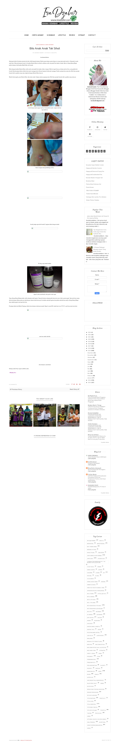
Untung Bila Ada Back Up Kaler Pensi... (67, 423)
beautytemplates (26, 740)
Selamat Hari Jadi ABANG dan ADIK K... (44, 423)
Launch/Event (100, 635)
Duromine (89, 572)
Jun (88, 366)
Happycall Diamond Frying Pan (95, 171)
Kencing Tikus (90, 629)
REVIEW (72, 35)
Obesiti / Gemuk (91, 653)
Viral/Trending (91, 722)
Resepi (99, 671)
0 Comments (13, 384)
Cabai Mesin (101, 552)
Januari (90, 378)
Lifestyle (62, 35)
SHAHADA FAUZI (93, 485)
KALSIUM (100, 617)
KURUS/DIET (90, 623)
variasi (89, 728)
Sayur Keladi (90, 686)
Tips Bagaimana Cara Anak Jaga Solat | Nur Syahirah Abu (99, 231)
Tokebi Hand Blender (92, 193)
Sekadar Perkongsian (92, 692)
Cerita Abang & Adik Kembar (44, 44)
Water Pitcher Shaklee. (92, 200)
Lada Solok (90, 635)
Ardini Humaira (92, 424)
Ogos (89, 362)
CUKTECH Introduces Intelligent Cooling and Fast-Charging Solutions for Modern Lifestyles (96, 408)
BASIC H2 (101, 540)
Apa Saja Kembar (91, 540)
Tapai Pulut (102, 698)
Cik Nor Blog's (92, 474)
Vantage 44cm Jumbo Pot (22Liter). (96, 197)
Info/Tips (89, 611)
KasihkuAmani (92, 462)
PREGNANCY (90, 656)
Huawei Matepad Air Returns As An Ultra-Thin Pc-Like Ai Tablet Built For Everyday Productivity (97, 437)
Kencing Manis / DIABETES (93, 626)
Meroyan (89, 644)
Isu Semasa (90, 614)
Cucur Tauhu (90, 566)
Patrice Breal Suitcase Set (93, 184)
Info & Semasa (90, 596)
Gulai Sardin (90, 578)
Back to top (106, 740)
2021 (89, 337)
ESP (104, 572)
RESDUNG (98, 668)
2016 (89, 348)
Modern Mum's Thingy (94, 405)
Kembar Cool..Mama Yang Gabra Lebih (18, 423)
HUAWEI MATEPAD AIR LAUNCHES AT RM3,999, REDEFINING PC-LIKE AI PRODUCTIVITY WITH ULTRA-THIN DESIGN (97, 417)
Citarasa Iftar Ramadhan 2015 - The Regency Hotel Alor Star (96, 562)
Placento (102, 665)
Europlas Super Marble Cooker (95, 165)
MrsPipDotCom (92, 396)
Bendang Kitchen (91, 549)
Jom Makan (99, 614)
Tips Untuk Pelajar (92, 710)
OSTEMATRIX (102, 650)
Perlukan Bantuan (92, 665)
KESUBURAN (97, 620)
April (89, 371)
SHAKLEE (97, 674)
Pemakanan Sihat (91, 659)
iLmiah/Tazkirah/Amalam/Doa (94, 725)
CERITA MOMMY (37, 35)
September (91, 359)
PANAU (100, 653)
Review (88, 674)
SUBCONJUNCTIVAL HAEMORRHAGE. (95, 680)
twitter (105, 129)
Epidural (89, 575)
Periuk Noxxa (90, 187)
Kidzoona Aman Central (93, 632)
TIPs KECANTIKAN (91, 698)
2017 (89, 346)
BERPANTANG (90, 543)
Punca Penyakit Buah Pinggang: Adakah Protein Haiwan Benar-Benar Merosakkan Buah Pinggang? (97, 400)
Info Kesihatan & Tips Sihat (94, 605)
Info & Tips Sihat (91, 599)
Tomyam (89, 713)
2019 (89, 341)
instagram (97, 129)
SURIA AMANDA (93, 455)
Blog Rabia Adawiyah (94, 468)
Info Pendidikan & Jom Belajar (95, 608)
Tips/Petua (103, 710)
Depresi (100, 569)
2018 (89, 343)
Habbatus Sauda (91, 584)
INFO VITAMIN (90, 593)
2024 (89, 332)
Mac (89, 373)
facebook (89, 129)
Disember (90, 353)
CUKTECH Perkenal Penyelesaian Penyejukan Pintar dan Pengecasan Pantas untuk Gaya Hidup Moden (97, 478)
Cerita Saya (90, 558)
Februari (90, 375)
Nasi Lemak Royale (100, 644)
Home (26, 35)
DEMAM (99, 566)
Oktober (90, 357)
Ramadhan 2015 (91, 671)
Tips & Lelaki (90, 701)
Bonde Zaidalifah (93, 413)
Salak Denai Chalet (92, 683)
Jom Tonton (90, 617)
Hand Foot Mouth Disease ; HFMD (95, 587)
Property (89, 668)
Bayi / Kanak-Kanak (92, 546)
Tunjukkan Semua (105, 442)
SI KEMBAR (51, 35)
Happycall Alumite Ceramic (94, 168)
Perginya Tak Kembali (94, 463)
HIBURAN (103, 581)
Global (97, 575)
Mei (89, 369)
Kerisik (99, 629)
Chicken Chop (101, 558)
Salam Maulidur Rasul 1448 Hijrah (97, 457)
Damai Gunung (91, 569)
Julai (89, 364)
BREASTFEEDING (101, 543)
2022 (89, 334)
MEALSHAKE (90, 638)
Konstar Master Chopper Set (94, 177)
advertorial (102, 722)
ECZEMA (98, 572)
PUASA (98, 656)
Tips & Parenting (91, 704)
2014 (89, 380)
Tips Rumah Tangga (92, 707)
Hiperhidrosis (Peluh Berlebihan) (95, 590)
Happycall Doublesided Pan (94, 174)
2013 (89, 382)
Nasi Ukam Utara (91, 650)
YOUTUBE (89, 136)
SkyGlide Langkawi (92, 695)
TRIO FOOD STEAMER (92, 190)
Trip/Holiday (98, 713)
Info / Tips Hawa (91, 602)
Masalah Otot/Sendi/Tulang (94, 641)
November (91, 355)
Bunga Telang (91, 552)
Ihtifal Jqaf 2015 (102, 593)
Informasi (98, 611)
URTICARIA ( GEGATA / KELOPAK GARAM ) (96, 719)
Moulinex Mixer (90, 181)
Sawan (102, 683)
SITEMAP (81, 35)
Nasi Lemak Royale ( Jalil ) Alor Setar (96, 647)
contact (92, 35)
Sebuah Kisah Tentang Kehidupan (95, 689)
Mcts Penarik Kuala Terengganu (96, 469)
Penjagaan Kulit (91, 662)
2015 (89, 350)
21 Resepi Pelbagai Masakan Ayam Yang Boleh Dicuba (99, 249)
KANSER (89, 620)
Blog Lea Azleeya (93, 434)
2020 (89, 339)
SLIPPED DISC (90, 677)
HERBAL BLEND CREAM (92, 581)
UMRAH (89, 716)
